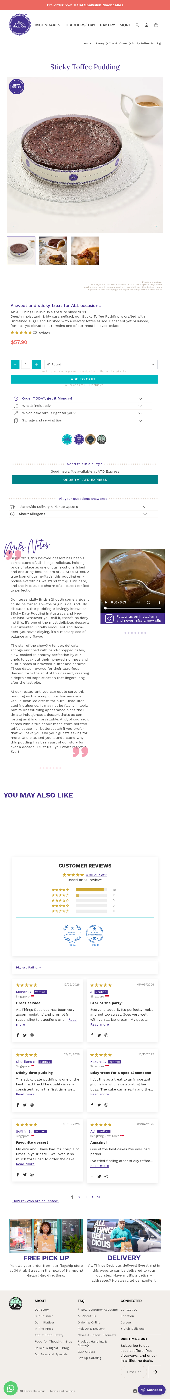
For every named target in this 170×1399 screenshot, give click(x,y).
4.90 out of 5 (96, 875)
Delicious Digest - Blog (52, 1348)
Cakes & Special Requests (97, 1335)
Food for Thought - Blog (53, 1341)
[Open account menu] (146, 25)
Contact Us (129, 1309)
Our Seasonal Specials (51, 1354)
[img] (26, 985)
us (137, 1280)
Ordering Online (89, 1322)
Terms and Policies (62, 1391)
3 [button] (86, 1197)
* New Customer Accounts (98, 1309)
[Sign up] (155, 1372)
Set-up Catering (89, 1358)
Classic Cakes (118, 43)
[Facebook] (135, 1391)
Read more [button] (99, 1024)
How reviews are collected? (35, 1201)
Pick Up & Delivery (91, 1328)
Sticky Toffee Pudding (146, 43)
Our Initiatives (45, 1322)
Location (127, 1316)
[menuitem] (125, 25)
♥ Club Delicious (133, 1328)
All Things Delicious (32, 1391)
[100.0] (72, 934)
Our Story (42, 1309)
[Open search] (137, 25)
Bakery (99, 43)
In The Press (44, 1328)
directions (55, 1275)
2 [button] (79, 1197)
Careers (126, 1322)
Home (87, 43)
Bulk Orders (86, 1351)
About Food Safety (49, 1335)
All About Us (87, 1316)
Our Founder (44, 1316)
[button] (22, 332)
